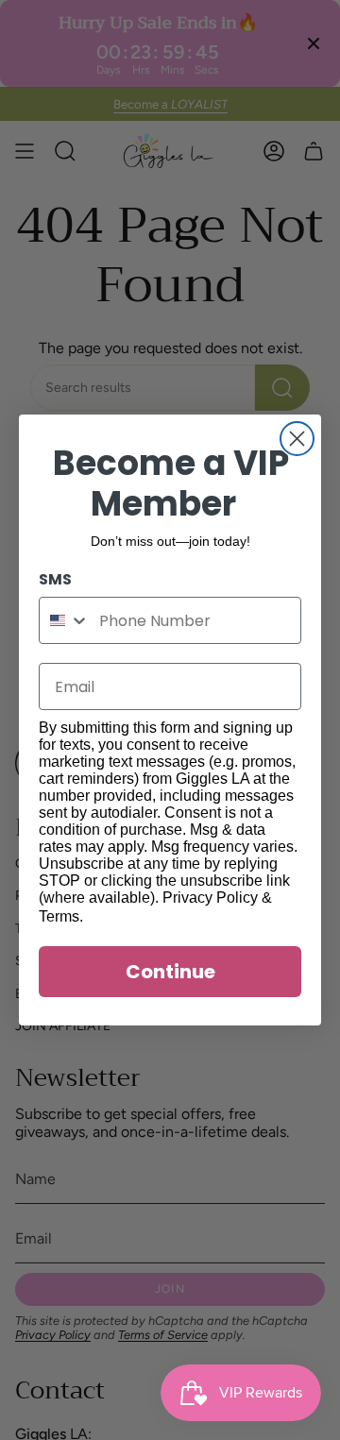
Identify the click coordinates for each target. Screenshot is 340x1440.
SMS (55, 579)
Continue (170, 971)
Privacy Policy (210, 897)
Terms (59, 916)
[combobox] (65, 620)
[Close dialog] (297, 438)
